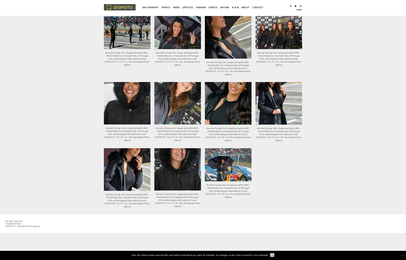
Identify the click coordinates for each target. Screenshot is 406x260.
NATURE (224, 7)
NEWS (176, 7)
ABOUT (245, 7)
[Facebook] (289, 6)
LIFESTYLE (187, 7)
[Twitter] (294, 6)
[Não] (402, 255)
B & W (235, 7)
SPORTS (166, 7)
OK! (272, 255)
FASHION (201, 7)
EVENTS (213, 7)
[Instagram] (299, 6)
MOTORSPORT (151, 7)
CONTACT (257, 7)
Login (299, 9)
